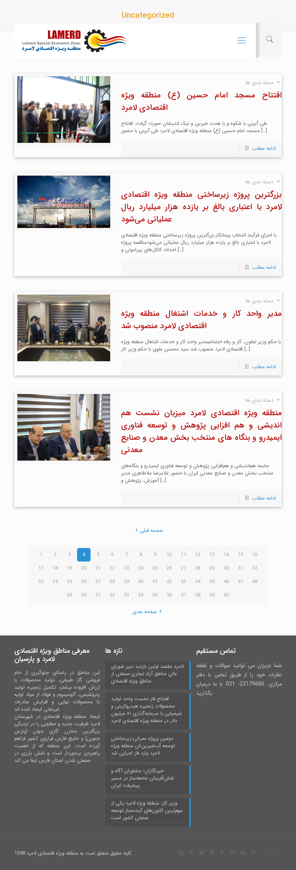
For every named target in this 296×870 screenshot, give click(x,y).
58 (197, 595)
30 (226, 568)
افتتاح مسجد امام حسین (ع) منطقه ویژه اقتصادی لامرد (201, 101)
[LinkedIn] (243, 853)
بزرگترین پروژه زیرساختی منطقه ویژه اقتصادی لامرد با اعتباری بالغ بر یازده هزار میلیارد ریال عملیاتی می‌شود (201, 207)
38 (112, 582)
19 (69, 568)
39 (126, 582)
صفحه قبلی (151, 530)
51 (98, 595)
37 (98, 582)
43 (183, 582)
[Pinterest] (254, 853)
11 (183, 555)
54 (140, 595)
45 (212, 582)
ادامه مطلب (264, 148)
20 (83, 568)
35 (69, 582)
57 (183, 595)
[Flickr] (233, 853)
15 (240, 555)
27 (183, 568)
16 (254, 555)
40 (140, 582)
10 (169, 555)
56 (169, 595)
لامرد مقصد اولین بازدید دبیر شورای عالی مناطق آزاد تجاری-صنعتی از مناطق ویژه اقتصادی (147, 674)
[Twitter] (202, 853)
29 (212, 568)
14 (226, 555)
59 (212, 595)
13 (212, 555)
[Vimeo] (212, 853)
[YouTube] (223, 853)
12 (197, 555)
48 (254, 582)
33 (41, 582)
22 (112, 568)
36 (83, 582)
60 (226, 595)
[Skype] (181, 853)
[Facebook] (191, 853)
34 (55, 582)
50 (83, 595)
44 (197, 582)
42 (169, 582)
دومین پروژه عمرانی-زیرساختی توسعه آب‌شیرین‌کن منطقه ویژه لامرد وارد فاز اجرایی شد (143, 746)
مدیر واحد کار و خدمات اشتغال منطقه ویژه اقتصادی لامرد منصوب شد (201, 319)
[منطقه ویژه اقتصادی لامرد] (74, 40)
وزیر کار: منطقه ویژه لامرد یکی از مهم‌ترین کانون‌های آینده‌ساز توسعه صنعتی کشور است (147, 811)
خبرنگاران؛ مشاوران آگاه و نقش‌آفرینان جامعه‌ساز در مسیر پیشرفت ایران (142, 778)
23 (126, 568)
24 (140, 568)
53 (126, 595)
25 (155, 568)
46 (226, 582)
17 (41, 568)
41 (155, 582)
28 (197, 568)
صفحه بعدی (144, 612)
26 (169, 568)
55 (155, 595)
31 (240, 568)
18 (55, 568)
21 (98, 568)
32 (254, 568)
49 (69, 595)
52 (112, 595)
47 (240, 582)
